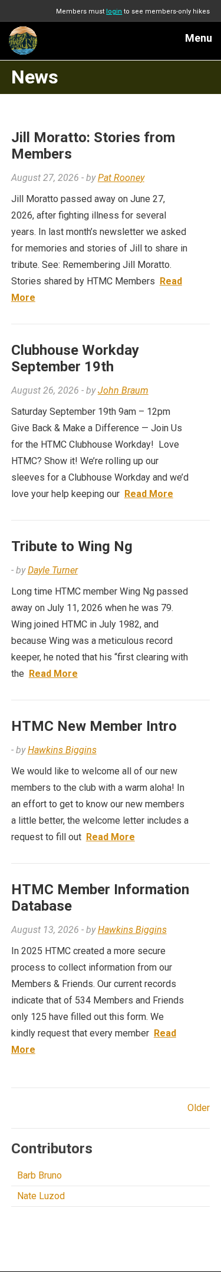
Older (198, 1107)
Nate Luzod (41, 1195)
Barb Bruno (39, 1175)
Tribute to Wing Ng (72, 546)
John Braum (123, 390)
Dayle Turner (53, 570)
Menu (198, 38)
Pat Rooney (121, 177)
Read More (148, 493)
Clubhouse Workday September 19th (75, 358)
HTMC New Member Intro (94, 726)
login (114, 11)
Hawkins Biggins (62, 750)
